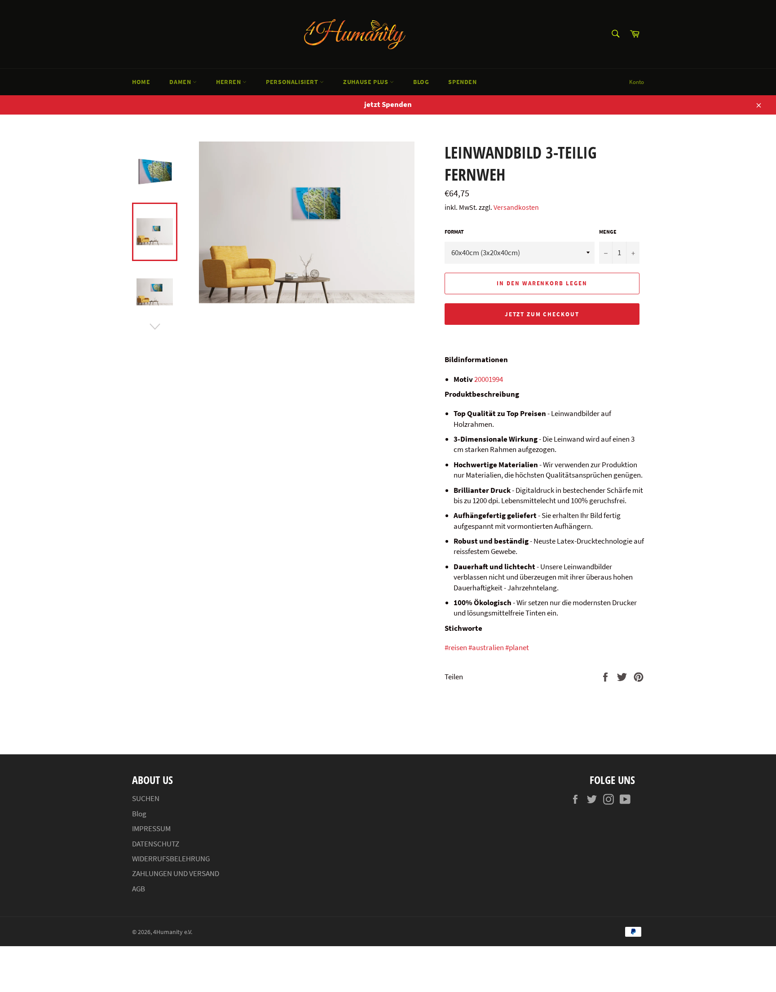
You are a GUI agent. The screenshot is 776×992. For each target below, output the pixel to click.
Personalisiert (293, 82)
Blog (421, 82)
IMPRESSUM (151, 828)
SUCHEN (145, 798)
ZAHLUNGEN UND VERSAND (175, 873)
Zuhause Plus (366, 82)
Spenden (462, 82)
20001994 (488, 379)
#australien (486, 647)
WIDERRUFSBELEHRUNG (171, 859)
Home (141, 82)
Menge (608, 231)
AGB (138, 889)
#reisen (456, 647)
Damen (181, 82)
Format (454, 231)
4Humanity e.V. (172, 932)
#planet (517, 647)
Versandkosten (516, 207)
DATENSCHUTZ (155, 844)
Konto (636, 82)
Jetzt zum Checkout (542, 314)
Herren (229, 82)
